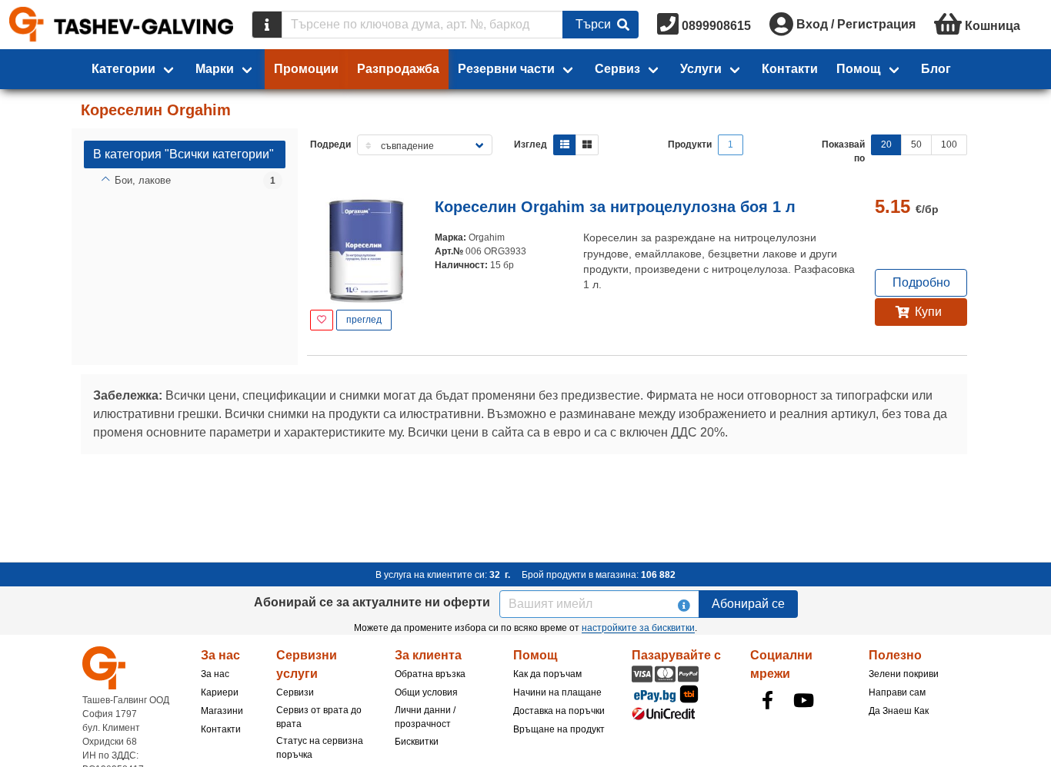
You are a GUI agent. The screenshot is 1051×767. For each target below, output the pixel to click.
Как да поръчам (547, 674)
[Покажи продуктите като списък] (564, 144)
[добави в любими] (321, 320)
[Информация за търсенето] (267, 24)
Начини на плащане (557, 692)
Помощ (858, 68)
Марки (214, 68)
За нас (215, 674)
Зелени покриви (904, 674)
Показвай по (843, 151)
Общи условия (426, 692)
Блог (936, 68)
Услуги (701, 68)
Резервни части (506, 68)
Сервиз (617, 68)
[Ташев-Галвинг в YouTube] (803, 700)
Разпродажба (398, 68)
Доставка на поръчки (559, 711)
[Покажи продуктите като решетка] (587, 144)
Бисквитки (417, 741)
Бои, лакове (143, 180)
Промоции (306, 68)
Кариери (220, 692)
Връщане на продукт (559, 729)
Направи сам (897, 692)
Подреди (330, 144)
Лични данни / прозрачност (425, 717)
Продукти (690, 144)
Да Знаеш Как (899, 711)
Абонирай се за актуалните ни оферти (372, 602)
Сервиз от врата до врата (319, 717)
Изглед (530, 144)
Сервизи (295, 692)
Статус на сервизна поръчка (319, 747)
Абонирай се (748, 603)
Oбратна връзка (430, 674)
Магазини (222, 711)
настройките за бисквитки (638, 628)
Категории (123, 68)
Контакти (790, 68)
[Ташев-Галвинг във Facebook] (767, 700)
